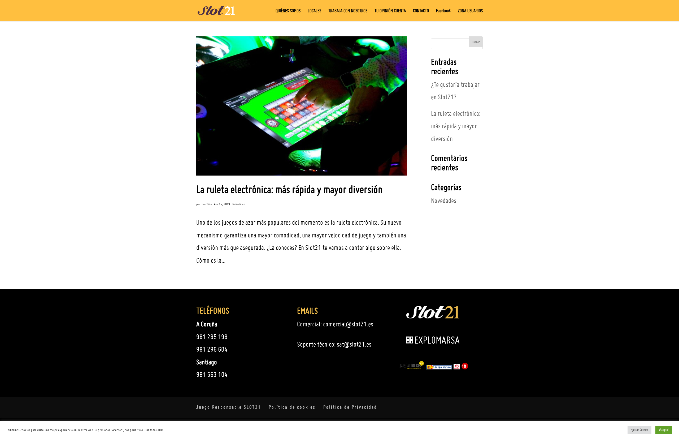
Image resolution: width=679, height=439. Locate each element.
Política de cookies (292, 407)
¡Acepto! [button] (664, 430)
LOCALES (314, 11)
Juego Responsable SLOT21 (228, 407)
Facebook (443, 11)
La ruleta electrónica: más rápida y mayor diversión (289, 189)
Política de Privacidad (350, 407)
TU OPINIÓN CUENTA (390, 11)
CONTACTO (421, 11)
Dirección (206, 204)
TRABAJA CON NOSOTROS (347, 11)
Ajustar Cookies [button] (639, 430)
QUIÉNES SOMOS (288, 11)
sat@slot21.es (354, 344)
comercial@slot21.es (348, 324)
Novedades (238, 204)
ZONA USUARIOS (470, 11)
